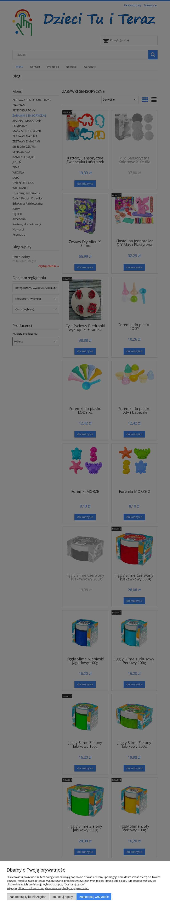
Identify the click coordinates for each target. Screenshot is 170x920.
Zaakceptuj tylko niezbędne (28, 896)
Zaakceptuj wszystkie (94, 896)
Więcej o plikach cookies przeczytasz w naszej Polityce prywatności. (48, 888)
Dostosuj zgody (62, 896)
